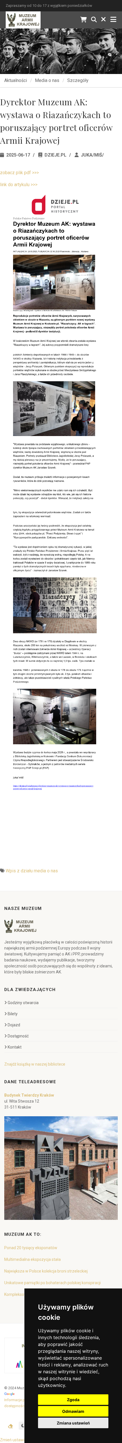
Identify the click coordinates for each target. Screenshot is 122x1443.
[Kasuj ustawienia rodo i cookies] (10, 1426)
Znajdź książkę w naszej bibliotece (34, 1064)
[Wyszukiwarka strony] (94, 19)
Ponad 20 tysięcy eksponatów (30, 1247)
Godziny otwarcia (23, 1002)
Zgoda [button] (73, 1399)
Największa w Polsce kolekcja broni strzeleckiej (46, 1271)
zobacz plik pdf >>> (19, 172)
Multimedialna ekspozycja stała (32, 1259)
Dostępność (18, 1036)
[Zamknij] (103, 19)
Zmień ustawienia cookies (23, 1440)
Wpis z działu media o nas (32, 870)
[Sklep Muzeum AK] (83, 19)
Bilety (13, 1014)
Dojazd (14, 1025)
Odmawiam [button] (73, 1411)
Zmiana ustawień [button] (73, 1423)
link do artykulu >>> (18, 184)
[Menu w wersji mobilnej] (113, 19)
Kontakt (15, 1047)
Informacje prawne (19, 1400)
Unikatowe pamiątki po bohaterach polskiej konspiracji (52, 1282)
